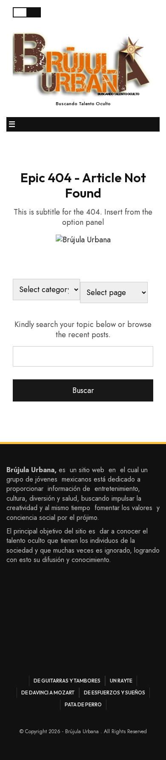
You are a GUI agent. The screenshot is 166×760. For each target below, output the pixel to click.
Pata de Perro (83, 704)
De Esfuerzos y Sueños (114, 692)
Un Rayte (121, 680)
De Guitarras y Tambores (67, 680)
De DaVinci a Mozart (47, 692)
